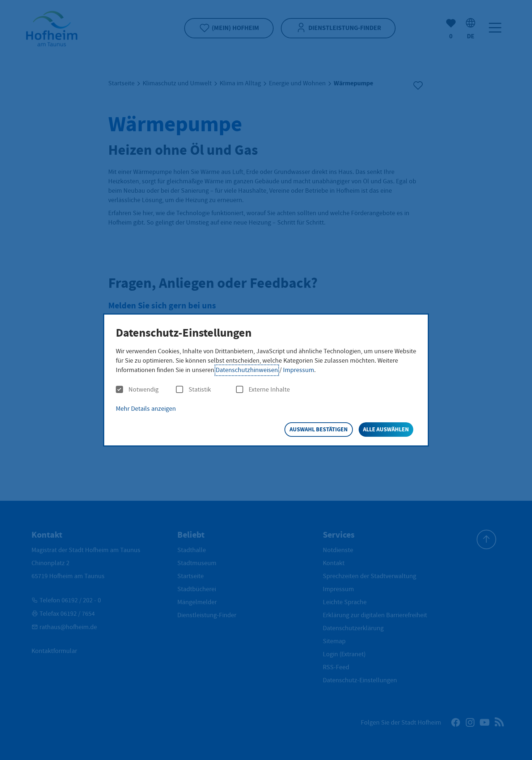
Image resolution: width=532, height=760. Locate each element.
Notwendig (143, 390)
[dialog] (266, 380)
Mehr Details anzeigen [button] (146, 409)
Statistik (200, 390)
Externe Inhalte (269, 390)
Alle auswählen (386, 429)
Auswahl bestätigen (319, 429)
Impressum (298, 370)
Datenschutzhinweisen (247, 370)
